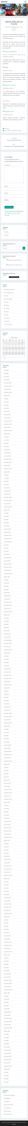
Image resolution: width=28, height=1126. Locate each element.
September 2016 (8, 723)
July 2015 (6, 767)
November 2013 (8, 831)
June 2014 (6, 808)
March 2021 (6, 554)
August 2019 (7, 615)
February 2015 (7, 783)
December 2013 (7, 827)
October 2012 (7, 872)
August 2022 (7, 510)
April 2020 (6, 589)
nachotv (17, 27)
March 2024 (6, 449)
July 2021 (6, 545)
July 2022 (6, 513)
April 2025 (6, 408)
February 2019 (7, 634)
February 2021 (7, 557)
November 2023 (8, 462)
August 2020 (7, 576)
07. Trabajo (6, 308)
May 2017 (6, 697)
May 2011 (6, 926)
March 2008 (6, 1047)
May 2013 (6, 850)
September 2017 (8, 684)
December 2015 (7, 751)
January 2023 (7, 494)
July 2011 (6, 920)
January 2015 (7, 786)
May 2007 (6, 1078)
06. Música (6, 305)
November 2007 (8, 1059)
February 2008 (7, 1050)
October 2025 (7, 389)
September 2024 (8, 430)
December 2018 (7, 640)
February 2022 (7, 529)
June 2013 (6, 847)
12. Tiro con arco (8, 324)
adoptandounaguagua (9, 1095)
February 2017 (7, 707)
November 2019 (8, 605)
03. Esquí (6, 295)
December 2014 (7, 789)
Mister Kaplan (7, 1111)
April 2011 (6, 929)
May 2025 (6, 405)
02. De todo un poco (8, 292)
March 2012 (6, 894)
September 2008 (8, 1028)
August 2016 (7, 726)
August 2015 (7, 764)
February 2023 (7, 491)
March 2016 (6, 742)
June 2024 (6, 440)
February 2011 (7, 935)
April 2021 (6, 551)
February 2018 (7, 669)
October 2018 (7, 646)
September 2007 (8, 1066)
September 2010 (8, 951)
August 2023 (7, 472)
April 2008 (6, 1043)
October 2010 (7, 948)
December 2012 (7, 866)
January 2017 (7, 710)
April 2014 (6, 815)
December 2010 (7, 942)
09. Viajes (6, 128)
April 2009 (6, 1005)
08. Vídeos (6, 311)
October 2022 (7, 503)
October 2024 (7, 427)
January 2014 (7, 824)
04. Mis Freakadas (8, 299)
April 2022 (6, 522)
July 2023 (6, 475)
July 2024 (6, 437)
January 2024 (7, 456)
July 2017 (6, 691)
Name (6, 186)
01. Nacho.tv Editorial (9, 289)
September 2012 (8, 875)
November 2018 (8, 643)
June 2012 (6, 885)
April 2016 (6, 738)
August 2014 (7, 802)
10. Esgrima (7, 318)
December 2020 (7, 564)
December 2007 (7, 1056)
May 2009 (6, 1002)
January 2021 (7, 561)
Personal (6, 235)
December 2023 (7, 459)
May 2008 (6, 1040)
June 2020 (6, 583)
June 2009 (6, 999)
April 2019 (6, 627)
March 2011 (6, 932)
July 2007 (6, 1072)
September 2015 (8, 761)
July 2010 (6, 958)
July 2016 (6, 729)
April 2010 (6, 967)
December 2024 (7, 421)
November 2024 (8, 424)
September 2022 (8, 507)
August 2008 (7, 1031)
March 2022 (6, 526)
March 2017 (6, 703)
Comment (7, 165)
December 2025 (7, 383)
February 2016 (7, 745)
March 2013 (6, 856)
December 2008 (7, 1018)
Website (7, 200)
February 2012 (7, 897)
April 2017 (6, 700)
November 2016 (8, 716)
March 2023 (6, 487)
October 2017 (7, 681)
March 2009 (6, 1009)
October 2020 (7, 570)
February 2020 (7, 595)
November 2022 (8, 500)
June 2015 (6, 770)
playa (19, 130)
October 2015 (7, 757)
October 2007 (7, 1063)
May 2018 (6, 662)
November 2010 (8, 945)
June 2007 (6, 1075)
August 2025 (7, 395)
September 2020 (8, 573)
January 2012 (7, 901)
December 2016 (7, 713)
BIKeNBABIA (7, 1098)
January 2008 (7, 1053)
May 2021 (6, 548)
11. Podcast (7, 321)
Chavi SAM (6, 1101)
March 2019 (6, 630)
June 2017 (6, 694)
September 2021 (8, 541)
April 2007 (6, 1082)
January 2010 (7, 977)
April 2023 (6, 484)
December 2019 (7, 602)
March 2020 (6, 592)
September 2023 (8, 468)
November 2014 (8, 792)
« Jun (4, 358)
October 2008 (7, 1024)
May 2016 (6, 735)
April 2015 (6, 777)
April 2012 (6, 891)
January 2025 (7, 418)
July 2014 (6, 805)
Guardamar (14, 130)
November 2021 (8, 538)
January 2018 (7, 672)
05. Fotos (6, 302)
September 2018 (8, 649)
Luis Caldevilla (7, 1108)
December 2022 (7, 497)
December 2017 (7, 675)
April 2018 (6, 665)
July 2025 (6, 398)
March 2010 (6, 970)
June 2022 (6, 516)
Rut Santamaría (8, 1114)
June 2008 (6, 1037)
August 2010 (7, 955)
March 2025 (6, 411)
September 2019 (8, 611)
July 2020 (6, 580)
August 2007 (7, 1069)
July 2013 (6, 843)
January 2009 (7, 1015)
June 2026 (6, 370)
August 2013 (7, 840)
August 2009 (7, 993)
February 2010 (7, 974)
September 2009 (8, 989)
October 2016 (7, 719)
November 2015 (8, 754)
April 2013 (6, 853)
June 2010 (6, 961)
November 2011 (8, 907)
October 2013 (7, 834)
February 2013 (7, 859)
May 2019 (6, 624)
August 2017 (7, 688)
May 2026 (6, 373)
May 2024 (6, 443)
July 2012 (6, 881)
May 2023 (6, 481)
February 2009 (7, 1012)
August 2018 (7, 653)
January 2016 (7, 748)
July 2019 (6, 618)
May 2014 (6, 812)
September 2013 (8, 837)
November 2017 (8, 678)
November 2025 (8, 386)
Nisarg (14, 1124)
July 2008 (6, 1034)
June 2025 (6, 402)
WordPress (19, 1122)
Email (6, 193)
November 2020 (8, 567)
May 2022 (6, 519)
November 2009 (8, 983)
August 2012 (7, 878)
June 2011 (6, 923)
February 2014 (7, 821)
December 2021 (7, 535)
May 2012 (6, 888)
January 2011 (7, 939)
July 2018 (6, 656)
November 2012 (8, 869)
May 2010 (6, 964)
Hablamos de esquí (8, 1104)
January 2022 (7, 532)
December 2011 (7, 904)
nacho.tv (4, 2)
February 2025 (7, 414)
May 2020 (6, 586)
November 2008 (8, 1021)
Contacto (6, 232)
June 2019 (6, 621)
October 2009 (7, 986)
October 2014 (7, 796)
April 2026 (6, 376)
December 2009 (7, 980)
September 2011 (8, 913)
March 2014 (6, 818)
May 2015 (6, 773)
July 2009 (6, 996)
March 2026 (6, 379)
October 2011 (7, 910)
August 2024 (7, 433)
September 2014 (8, 799)
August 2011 (7, 916)
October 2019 (7, 608)
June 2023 (6, 478)
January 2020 (7, 599)
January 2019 (7, 637)
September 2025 (8, 392)
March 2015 (6, 780)
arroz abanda (7, 130)
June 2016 (6, 732)
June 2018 (6, 659)
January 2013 (7, 862)
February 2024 (7, 452)
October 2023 (7, 465)
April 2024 (6, 446)
